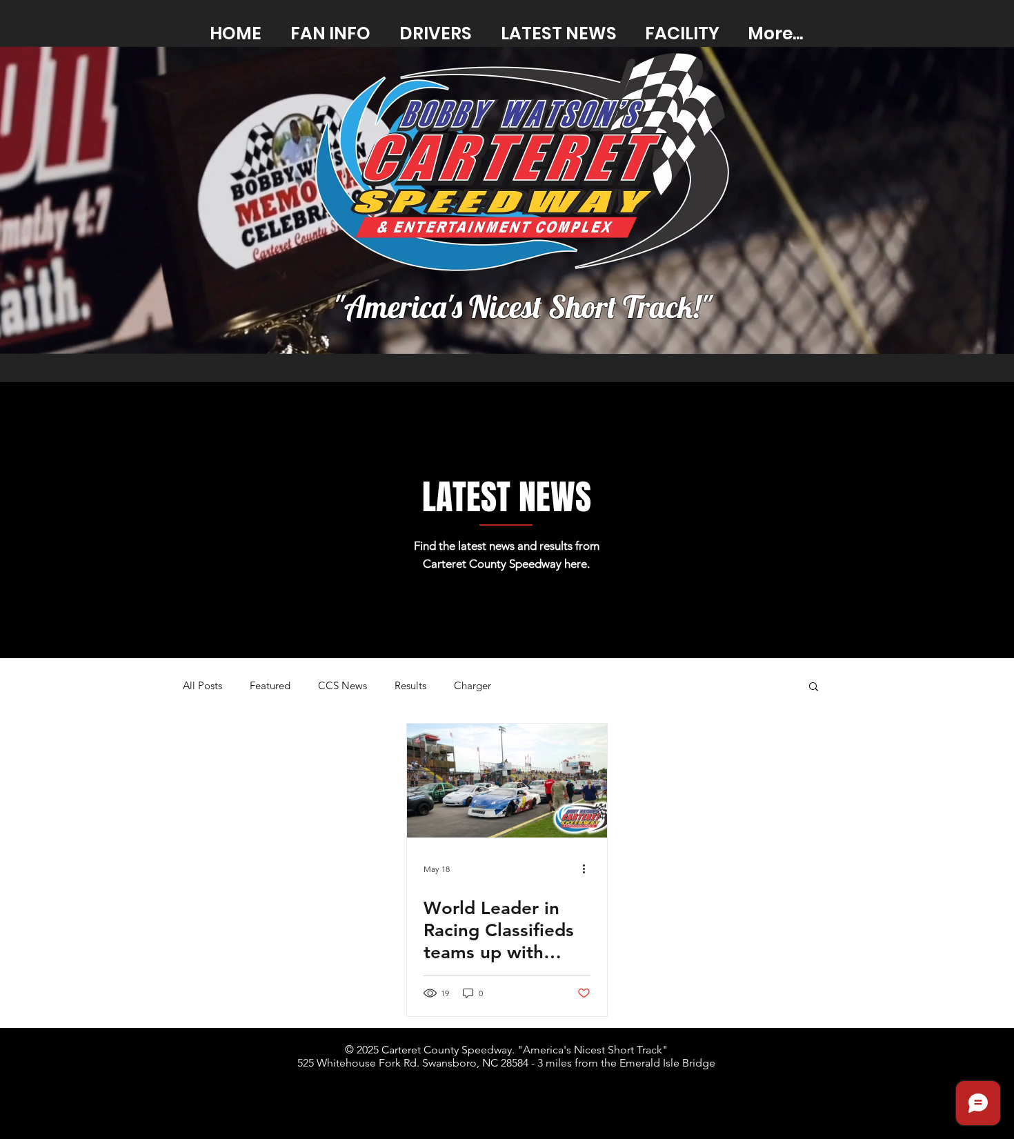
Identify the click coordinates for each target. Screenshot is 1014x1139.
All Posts (202, 686)
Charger (472, 686)
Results (410, 686)
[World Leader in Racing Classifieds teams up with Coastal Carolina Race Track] (507, 781)
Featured (270, 686)
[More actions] (588, 868)
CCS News (342, 686)
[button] (813, 687)
